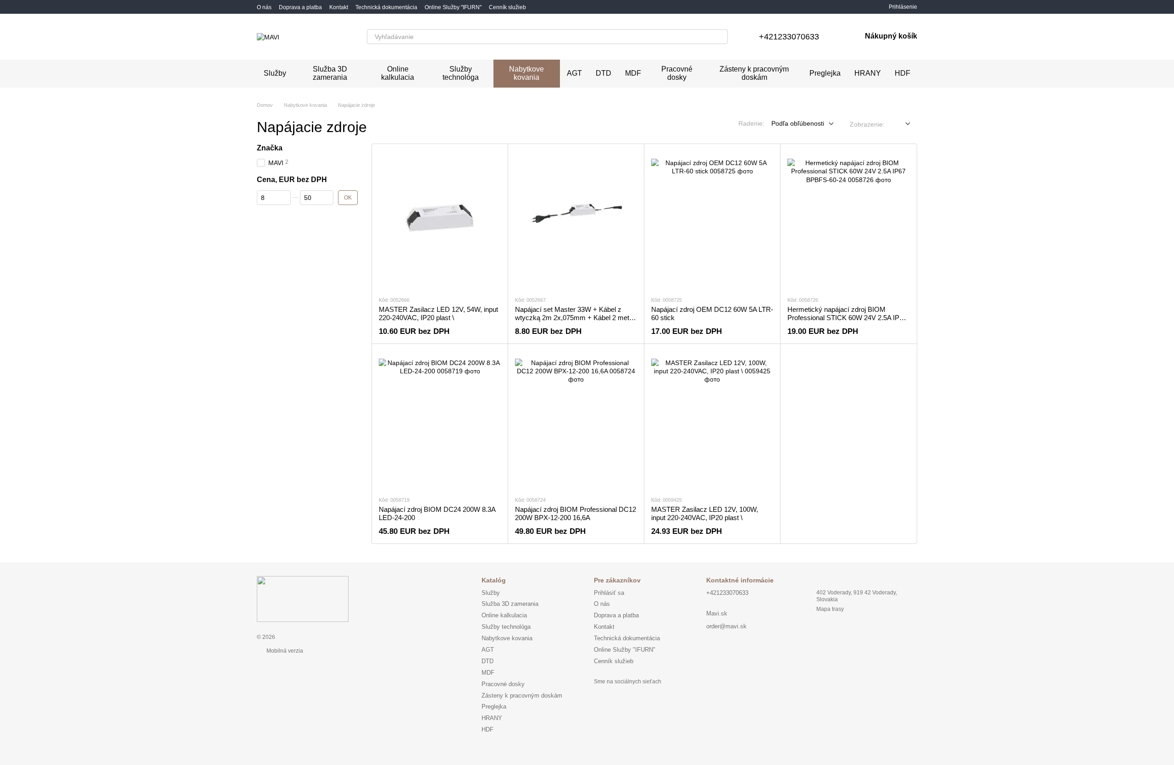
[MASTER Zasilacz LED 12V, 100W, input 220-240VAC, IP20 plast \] (712, 419)
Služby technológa (461, 73)
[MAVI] (303, 599)
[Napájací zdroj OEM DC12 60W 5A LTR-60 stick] (712, 219)
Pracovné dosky (676, 73)
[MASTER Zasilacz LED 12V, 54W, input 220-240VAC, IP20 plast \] (440, 219)
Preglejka (825, 73)
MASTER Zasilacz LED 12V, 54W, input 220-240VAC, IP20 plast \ (438, 313)
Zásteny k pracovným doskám (754, 73)
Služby (275, 73)
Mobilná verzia (284, 651)
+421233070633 (789, 37)
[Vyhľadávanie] (720, 36)
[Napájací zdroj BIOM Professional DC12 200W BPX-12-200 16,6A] (576, 419)
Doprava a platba (300, 7)
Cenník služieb (507, 7)
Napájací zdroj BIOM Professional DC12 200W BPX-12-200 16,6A (575, 513)
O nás (264, 7)
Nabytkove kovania (526, 73)
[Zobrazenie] (901, 124)
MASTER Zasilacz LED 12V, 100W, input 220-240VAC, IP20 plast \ (704, 513)
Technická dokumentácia (386, 7)
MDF (633, 73)
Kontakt (338, 7)
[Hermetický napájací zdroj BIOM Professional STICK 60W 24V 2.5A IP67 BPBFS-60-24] (848, 219)
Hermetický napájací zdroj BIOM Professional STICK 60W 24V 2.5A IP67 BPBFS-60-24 (847, 317)
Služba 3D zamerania (330, 73)
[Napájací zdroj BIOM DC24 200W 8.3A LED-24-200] (440, 419)
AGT (574, 73)
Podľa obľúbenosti (797, 123)
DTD (603, 73)
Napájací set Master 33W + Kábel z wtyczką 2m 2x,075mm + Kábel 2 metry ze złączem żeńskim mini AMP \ (575, 317)
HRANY (867, 73)
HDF (902, 73)
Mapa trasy (830, 609)
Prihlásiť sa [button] (609, 592)
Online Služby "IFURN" (453, 7)
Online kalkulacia (397, 73)
